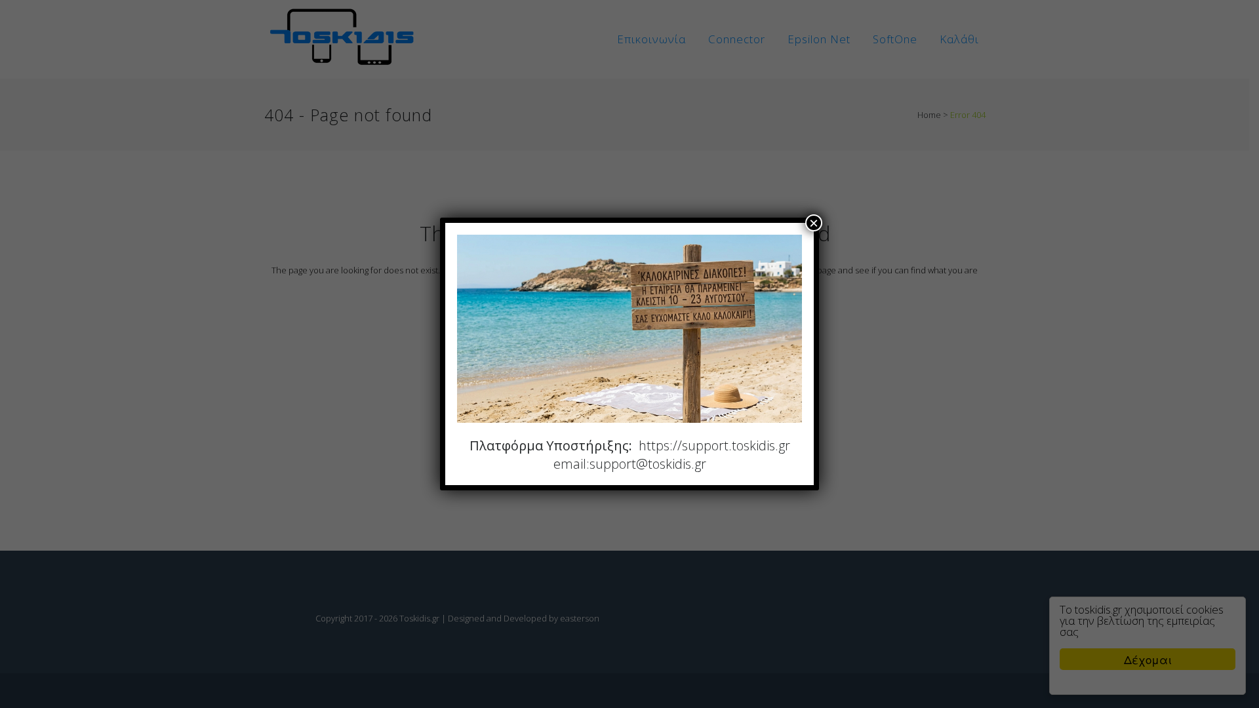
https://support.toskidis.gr (714, 445)
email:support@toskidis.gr (629, 464)
